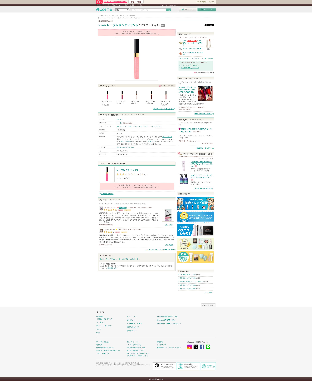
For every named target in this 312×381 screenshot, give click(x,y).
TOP (99, 5)
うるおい (151, 141)
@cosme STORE (166, 320)
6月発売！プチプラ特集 (188, 285)
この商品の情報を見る (105, 21)
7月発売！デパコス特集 (188, 274)
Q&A (126, 5)
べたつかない (126, 141)
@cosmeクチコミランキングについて (169, 348)
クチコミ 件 (122, 178)
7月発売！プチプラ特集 (188, 278)
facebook (202, 347)
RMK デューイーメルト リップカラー (193, 43)
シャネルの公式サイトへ (125, 147)
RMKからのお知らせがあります (192, 41)
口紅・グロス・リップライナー (139, 126)
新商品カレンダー (133, 327)
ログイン (211, 2)
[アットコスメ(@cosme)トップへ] (104, 10)
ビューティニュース (134, 324)
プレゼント (131, 320)
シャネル (102, 25)
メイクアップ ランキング (190, 65)
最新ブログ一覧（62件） (203, 114)
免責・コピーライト (133, 342)
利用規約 (99, 345)
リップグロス (157, 126)
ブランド (114, 5)
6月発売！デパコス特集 (188, 289)
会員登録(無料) (201, 2)
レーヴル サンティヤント (122, 25)
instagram (189, 347)
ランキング (105, 5)
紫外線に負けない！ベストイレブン (192, 281)
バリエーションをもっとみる (163, 109)
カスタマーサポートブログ (135, 350)
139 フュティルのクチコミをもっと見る (159, 249)
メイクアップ (121, 126)
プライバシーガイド (102, 353)
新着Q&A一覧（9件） (204, 148)
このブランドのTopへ (109, 259)
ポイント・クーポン (104, 326)
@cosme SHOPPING (168, 316)
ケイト (185, 48)
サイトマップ (161, 345)
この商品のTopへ (107, 194)
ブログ (121, 5)
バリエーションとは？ (168, 85)
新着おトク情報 (136, 2)
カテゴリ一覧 (163, 5)
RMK (184, 41)
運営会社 (160, 342)
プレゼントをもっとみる (203, 188)
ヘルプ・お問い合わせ (134, 345)
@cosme (105, 318)
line (208, 347)
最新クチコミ (132, 331)
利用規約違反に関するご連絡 (136, 348)
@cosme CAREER (169, 324)
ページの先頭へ (209, 305)
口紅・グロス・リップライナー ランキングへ (195, 58)
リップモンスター (195, 48)
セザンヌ (186, 52)
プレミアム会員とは (102, 342)
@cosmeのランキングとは (205, 73)
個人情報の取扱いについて (105, 348)
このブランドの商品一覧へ (130, 259)
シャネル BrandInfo (128, 123)
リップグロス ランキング (190, 68)
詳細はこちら (112, 268)
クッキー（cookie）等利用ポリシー (108, 350)
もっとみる (208, 292)
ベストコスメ (172, 5)
